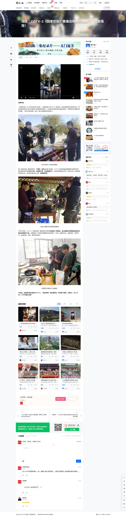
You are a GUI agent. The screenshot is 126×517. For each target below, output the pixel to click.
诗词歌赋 (37, 3)
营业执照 (51, 514)
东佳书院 (33, 8)
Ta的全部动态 (97, 69)
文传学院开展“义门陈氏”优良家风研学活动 (101, 220)
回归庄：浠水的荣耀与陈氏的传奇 (99, 189)
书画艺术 (44, 3)
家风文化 (56, 8)
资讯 (21, 57)
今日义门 (73, 8)
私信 (108, 41)
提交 (78, 461)
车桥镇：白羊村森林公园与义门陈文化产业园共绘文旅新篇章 (106, 210)
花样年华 (24, 497)
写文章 (107, 7)
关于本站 (81, 8)
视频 (50, 2)
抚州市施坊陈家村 (67, 323)
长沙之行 (94, 199)
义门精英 (29, 3)
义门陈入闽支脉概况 (96, 167)
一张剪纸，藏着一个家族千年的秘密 (96, 56)
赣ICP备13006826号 (43, 514)
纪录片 (50, 7)
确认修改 (79, 441)
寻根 (60, 3)
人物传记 (64, 8)
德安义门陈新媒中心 (31, 514)
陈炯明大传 (90, 64)
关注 (105, 41)
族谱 (55, 3)
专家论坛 (41, 8)
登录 (100, 3)
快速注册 (107, 3)
